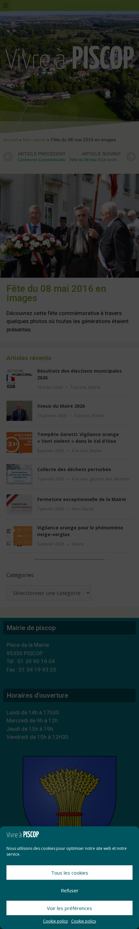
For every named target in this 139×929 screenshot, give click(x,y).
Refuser (70, 890)
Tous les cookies (69, 872)
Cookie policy (55, 921)
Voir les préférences (69, 908)
